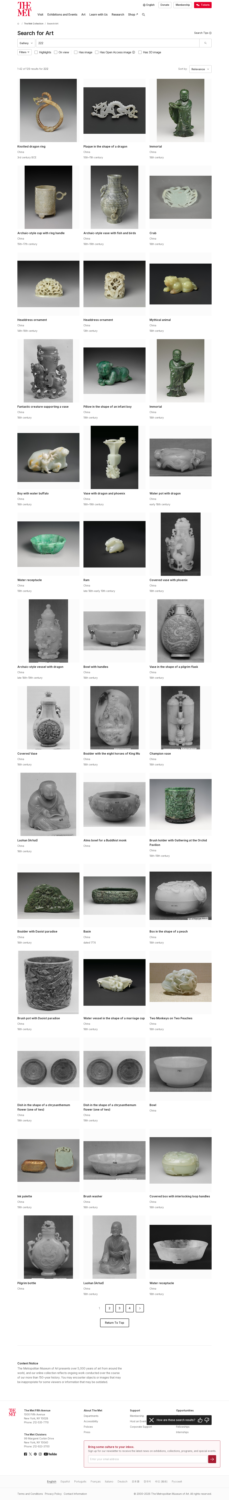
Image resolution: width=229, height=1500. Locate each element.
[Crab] (181, 197)
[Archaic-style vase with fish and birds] (114, 197)
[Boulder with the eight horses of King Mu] (114, 717)
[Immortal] (181, 110)
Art (83, 14)
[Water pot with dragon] (181, 457)
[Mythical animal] (181, 284)
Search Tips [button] (201, 32)
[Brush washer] (114, 1160)
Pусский (177, 1481)
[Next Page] (140, 1308)
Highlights (45, 52)
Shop (131, 14)
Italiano (109, 1481)
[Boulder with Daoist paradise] (48, 895)
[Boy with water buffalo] (48, 457)
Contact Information (75, 1493)
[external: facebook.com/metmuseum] (25, 1454)
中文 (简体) (161, 1481)
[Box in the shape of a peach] (181, 895)
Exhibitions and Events (62, 14)
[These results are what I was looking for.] (200, 1420)
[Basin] (114, 895)
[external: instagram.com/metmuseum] (40, 1454)
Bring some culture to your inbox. (111, 1447)
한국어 (147, 1481)
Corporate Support (141, 1426)
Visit (40, 14)
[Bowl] (181, 1069)
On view (64, 52)
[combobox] (117, 43)
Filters (22, 52)
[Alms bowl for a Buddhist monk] (114, 804)
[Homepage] (24, 9)
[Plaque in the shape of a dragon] (114, 110)
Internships (182, 1432)
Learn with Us (98, 14)
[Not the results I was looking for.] (207, 1420)
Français (96, 1481)
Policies (88, 1426)
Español (65, 1481)
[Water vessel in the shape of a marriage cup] (114, 982)
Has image (85, 52)
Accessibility (91, 1421)
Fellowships (183, 1426)
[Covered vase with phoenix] (181, 544)
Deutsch (122, 1481)
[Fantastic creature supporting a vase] (48, 370)
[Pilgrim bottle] (48, 1247)
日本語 (135, 1481)
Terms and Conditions (30, 1493)
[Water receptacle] (48, 544)
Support (135, 1410)
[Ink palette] (48, 1160)
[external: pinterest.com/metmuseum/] (35, 1454)
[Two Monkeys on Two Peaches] (181, 982)
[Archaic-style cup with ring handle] (48, 197)
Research (118, 14)
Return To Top (114, 1322)
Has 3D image (152, 52)
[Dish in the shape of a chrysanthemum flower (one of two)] (48, 1069)
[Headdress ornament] (48, 284)
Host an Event (138, 1421)
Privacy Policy (53, 1493)
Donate (165, 4)
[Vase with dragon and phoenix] (114, 457)
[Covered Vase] (48, 717)
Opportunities (185, 1410)
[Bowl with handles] (114, 631)
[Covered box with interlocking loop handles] (181, 1160)
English (51, 1481)
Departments (91, 1415)
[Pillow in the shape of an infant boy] (114, 370)
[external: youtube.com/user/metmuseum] (50, 1454)
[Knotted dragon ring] (48, 110)
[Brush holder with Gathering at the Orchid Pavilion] (181, 804)
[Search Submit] (205, 43)
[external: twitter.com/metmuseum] (30, 1454)
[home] (18, 23)
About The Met (93, 1410)
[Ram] (114, 544)
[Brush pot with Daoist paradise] (48, 982)
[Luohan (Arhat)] (48, 804)
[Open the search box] (143, 14)
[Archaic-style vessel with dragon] (48, 631)
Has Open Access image (115, 52)
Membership (183, 4)
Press (87, 1432)
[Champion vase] (181, 717)
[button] (134, 52)
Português (80, 1481)
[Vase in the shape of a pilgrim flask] (181, 631)
